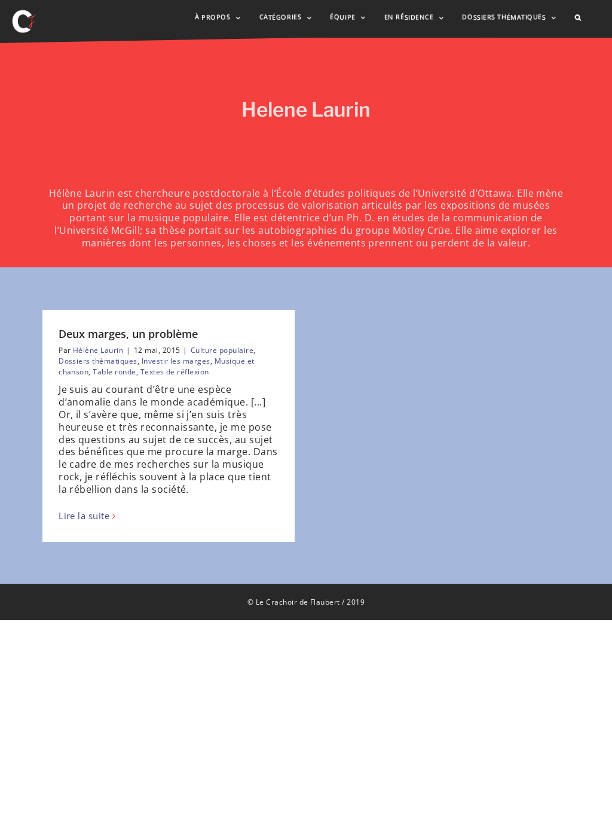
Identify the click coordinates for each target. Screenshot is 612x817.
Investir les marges (176, 361)
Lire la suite (84, 516)
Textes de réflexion (174, 372)
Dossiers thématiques (98, 361)
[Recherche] (578, 17)
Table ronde (114, 372)
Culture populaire (222, 350)
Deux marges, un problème (128, 334)
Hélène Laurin (98, 350)
